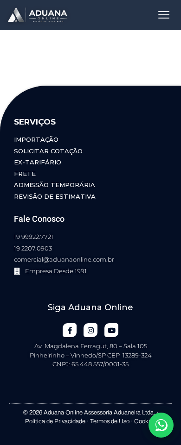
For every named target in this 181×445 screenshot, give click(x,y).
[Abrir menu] (164, 15)
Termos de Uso (109, 421)
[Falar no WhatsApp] (161, 425)
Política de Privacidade (55, 421)
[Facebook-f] (70, 330)
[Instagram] (90, 330)
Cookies (145, 421)
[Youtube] (111, 330)
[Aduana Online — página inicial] (37, 15)
